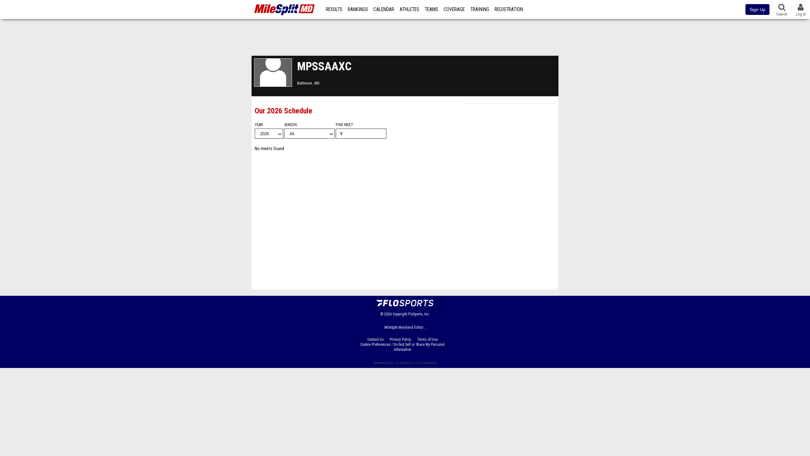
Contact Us (375, 339)
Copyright (400, 314)
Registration (509, 9)
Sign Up (757, 9)
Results (334, 9)
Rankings (358, 9)
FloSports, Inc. (419, 314)
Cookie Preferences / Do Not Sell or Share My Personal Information (402, 347)
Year (259, 125)
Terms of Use (427, 339)
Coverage (454, 9)
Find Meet (344, 125)
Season (290, 125)
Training (479, 9)
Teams (431, 9)
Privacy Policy (400, 339)
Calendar (383, 9)
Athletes (409, 9)
